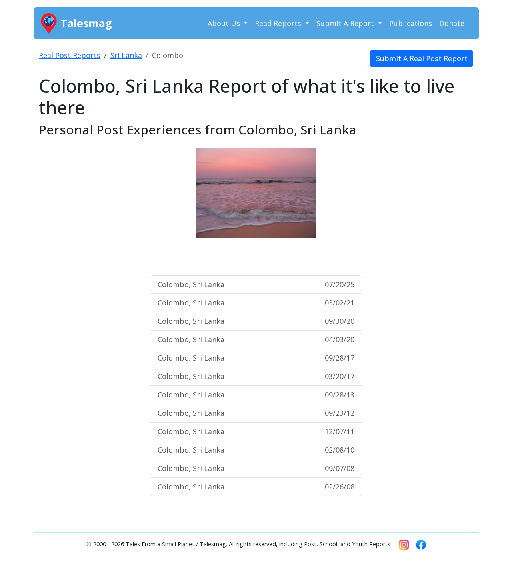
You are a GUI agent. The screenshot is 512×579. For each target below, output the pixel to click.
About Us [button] (225, 23)
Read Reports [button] (279, 23)
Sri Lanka (126, 55)
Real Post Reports (69, 55)
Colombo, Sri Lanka (256, 284)
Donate (451, 23)
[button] (182, 208)
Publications (410, 23)
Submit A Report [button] (346, 23)
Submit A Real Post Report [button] (422, 58)
